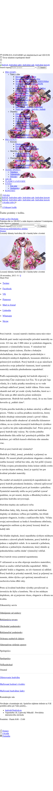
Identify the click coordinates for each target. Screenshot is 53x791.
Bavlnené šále (21, 102)
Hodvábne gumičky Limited (26, 125)
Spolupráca (14, 188)
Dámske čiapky (21, 114)
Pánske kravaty (21, 144)
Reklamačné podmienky (11, 632)
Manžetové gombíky (23, 165)
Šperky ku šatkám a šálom (26, 135)
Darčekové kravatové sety (26, 146)
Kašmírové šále (21, 105)
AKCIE (8, 179)
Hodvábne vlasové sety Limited (28, 128)
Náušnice (14, 172)
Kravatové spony (22, 167)
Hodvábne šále (21, 98)
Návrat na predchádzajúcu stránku (14, 229)
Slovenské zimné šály (25, 77)
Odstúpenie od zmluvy (10, 613)
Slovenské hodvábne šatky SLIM (30, 88)
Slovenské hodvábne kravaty (27, 149)
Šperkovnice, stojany (23, 137)
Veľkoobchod (6, 664)
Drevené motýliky (22, 153)
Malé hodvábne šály (23, 100)
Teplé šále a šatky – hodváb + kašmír (30, 109)
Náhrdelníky (15, 174)
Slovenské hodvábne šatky (27, 79)
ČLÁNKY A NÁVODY (15, 181)
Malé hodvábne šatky (24, 95)
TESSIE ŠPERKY (13, 170)
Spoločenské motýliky (24, 156)
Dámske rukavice (22, 116)
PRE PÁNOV (11, 139)
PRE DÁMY (10, 72)
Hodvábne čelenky (23, 118)
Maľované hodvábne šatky (12, 691)
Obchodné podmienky (10, 626)
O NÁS (8, 184)
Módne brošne (16, 130)
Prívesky (13, 177)
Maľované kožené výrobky (12, 684)
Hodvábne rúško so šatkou (26, 91)
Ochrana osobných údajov (12, 638)
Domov (3, 231)
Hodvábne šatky (22, 93)
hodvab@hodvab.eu (13, 710)
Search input (5, 67)
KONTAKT (10, 190)
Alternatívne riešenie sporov (13, 644)
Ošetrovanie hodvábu (10, 677)
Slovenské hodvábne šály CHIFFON (32, 81)
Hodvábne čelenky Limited (26, 121)
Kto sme (13, 186)
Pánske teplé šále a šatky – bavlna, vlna (31, 160)
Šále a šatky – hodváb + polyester (29, 107)
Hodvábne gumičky (23, 123)
